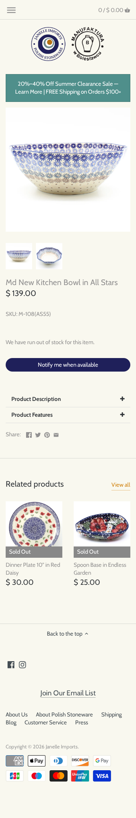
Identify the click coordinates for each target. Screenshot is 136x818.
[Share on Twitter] (38, 433)
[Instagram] (22, 664)
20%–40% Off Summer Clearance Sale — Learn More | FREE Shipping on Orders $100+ (68, 87)
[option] (19, 256)
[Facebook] (11, 664)
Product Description (36, 399)
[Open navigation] (11, 10)
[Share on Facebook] (29, 433)
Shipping (111, 714)
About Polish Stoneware (64, 714)
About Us (17, 714)
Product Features (32, 414)
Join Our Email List (68, 693)
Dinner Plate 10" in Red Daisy (33, 569)
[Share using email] (56, 433)
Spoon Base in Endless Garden (100, 569)
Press (81, 722)
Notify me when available (68, 364)
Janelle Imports (62, 747)
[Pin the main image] (47, 433)
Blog (11, 722)
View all (120, 484)
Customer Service (46, 722)
